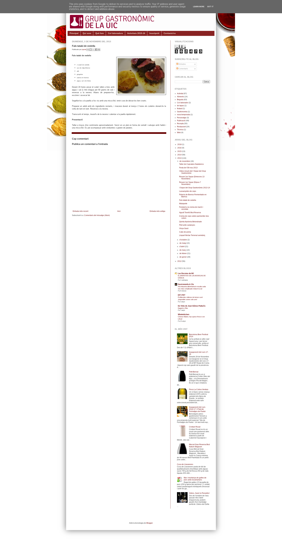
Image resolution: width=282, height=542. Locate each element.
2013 (179, 158)
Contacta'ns (170, 33)
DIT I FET (181, 295)
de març (182, 250)
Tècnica (180, 130)
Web (179, 132)
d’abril (182, 246)
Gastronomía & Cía (186, 284)
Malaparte (183, 204)
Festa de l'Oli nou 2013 (188, 168)
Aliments (180, 97)
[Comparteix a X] (93, 49)
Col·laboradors (115, 33)
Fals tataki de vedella (187, 200)
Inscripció (154, 33)
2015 (179, 151)
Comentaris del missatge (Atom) (97, 215)
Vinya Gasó (183, 228)
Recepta (180, 124)
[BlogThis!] (90, 49)
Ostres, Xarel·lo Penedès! (199, 493)
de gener (183, 257)
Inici (119, 211)
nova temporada (183, 115)
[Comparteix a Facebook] (96, 49)
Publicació (181, 121)
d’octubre (183, 240)
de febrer (183, 253)
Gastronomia (182, 112)
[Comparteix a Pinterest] (99, 49)
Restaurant (181, 127)
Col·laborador (182, 103)
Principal (74, 33)
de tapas (180, 106)
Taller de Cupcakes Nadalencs (191, 164)
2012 (179, 261)
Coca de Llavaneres (185, 464)
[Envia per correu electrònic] (87, 49)
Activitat (180, 94)
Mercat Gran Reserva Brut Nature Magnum (199, 445)
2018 (179, 144)
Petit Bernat (193, 372)
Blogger (149, 523)
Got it (210, 7)
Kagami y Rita (183, 308)
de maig (182, 243)
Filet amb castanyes (187, 225)
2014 (179, 155)
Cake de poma (185, 232)
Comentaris (183, 69)
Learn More (198, 7)
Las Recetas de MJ (186, 273)
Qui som (87, 33)
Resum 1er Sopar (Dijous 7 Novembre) (190, 183)
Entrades (182, 64)
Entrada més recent (80, 211)
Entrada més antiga (157, 211)
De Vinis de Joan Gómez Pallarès (191, 306)
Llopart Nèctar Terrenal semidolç (192, 235)
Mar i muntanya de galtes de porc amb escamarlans (195, 479)
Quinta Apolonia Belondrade (190, 222)
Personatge (181, 118)
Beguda (180, 100)
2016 (179, 148)
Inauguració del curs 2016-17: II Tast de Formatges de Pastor (197, 409)
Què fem (99, 33)
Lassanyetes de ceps (187, 191)
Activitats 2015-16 (136, 33)
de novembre (184, 161)
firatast (179, 109)
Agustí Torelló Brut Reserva (190, 213)
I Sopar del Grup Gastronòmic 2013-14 (194, 188)
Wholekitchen (183, 314)
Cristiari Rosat (194, 427)
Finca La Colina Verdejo (198, 389)
